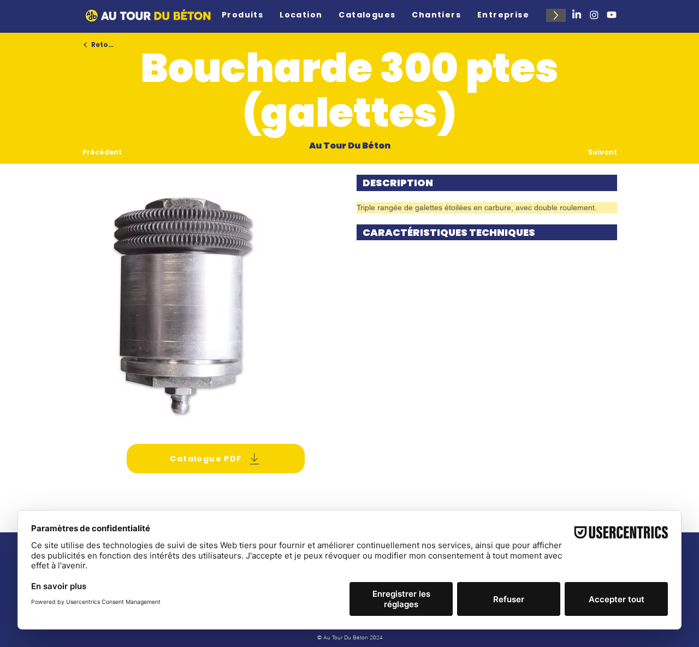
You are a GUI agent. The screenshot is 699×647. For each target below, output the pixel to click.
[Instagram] (594, 14)
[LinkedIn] (576, 14)
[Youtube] (611, 14)
